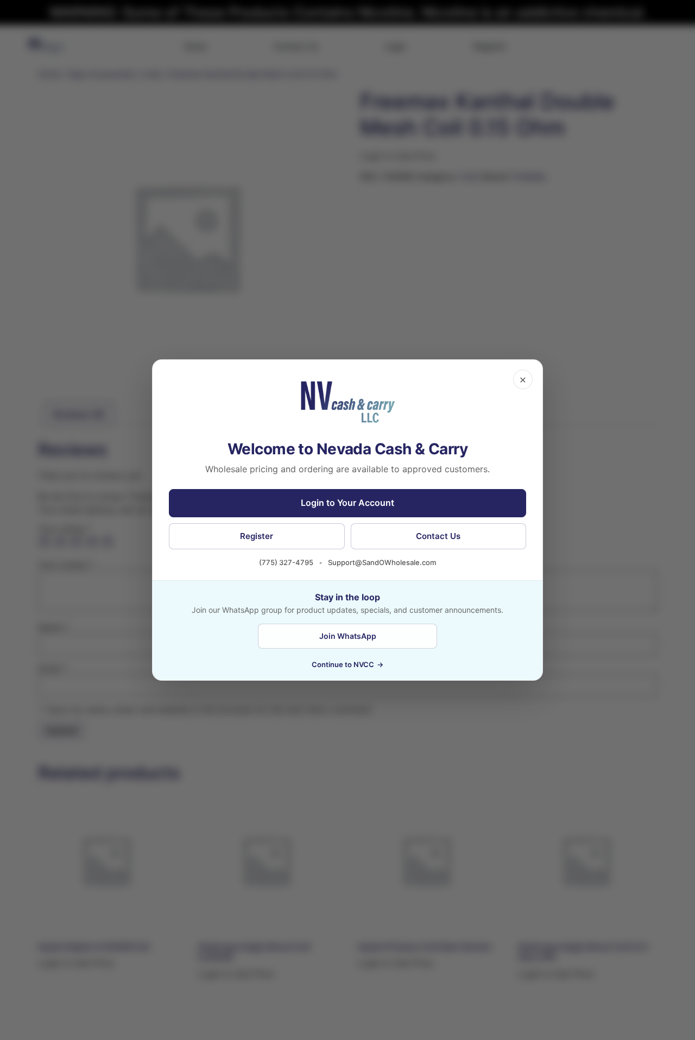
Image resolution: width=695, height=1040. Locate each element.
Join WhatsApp (347, 636)
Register (256, 536)
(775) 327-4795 (286, 562)
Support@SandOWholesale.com (382, 562)
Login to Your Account (347, 502)
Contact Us (438, 536)
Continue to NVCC (347, 664)
